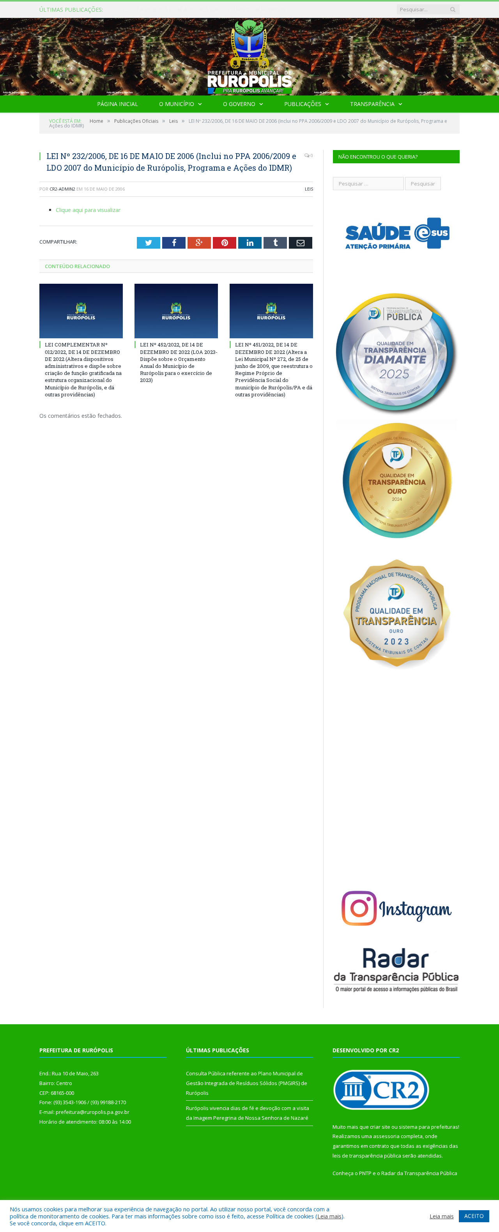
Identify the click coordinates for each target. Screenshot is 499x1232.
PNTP (365, 1173)
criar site (380, 1126)
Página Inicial (117, 104)
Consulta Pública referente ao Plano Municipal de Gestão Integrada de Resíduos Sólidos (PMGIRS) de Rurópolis (212, 9)
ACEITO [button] (474, 1216)
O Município (176, 104)
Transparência (372, 104)
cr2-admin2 (62, 189)
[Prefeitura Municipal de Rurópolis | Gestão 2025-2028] (249, 55)
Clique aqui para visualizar (88, 210)
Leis (309, 189)
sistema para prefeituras (428, 1126)
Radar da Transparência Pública (419, 1173)
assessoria (386, 1136)
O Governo (239, 104)
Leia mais (329, 1216)
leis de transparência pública (367, 1155)
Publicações (302, 104)
